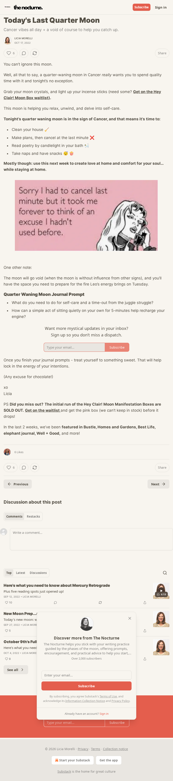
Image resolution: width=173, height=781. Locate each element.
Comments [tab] (14, 516)
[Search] (164, 572)
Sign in (161, 7)
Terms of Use (108, 696)
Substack (64, 771)
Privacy (83, 749)
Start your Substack (74, 760)
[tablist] (23, 516)
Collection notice (115, 749)
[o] (161, 590)
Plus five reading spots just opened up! (34, 591)
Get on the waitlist (43, 410)
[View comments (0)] (23, 53)
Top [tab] (8, 573)
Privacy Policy (121, 701)
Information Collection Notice (85, 701)
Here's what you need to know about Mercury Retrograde (57, 585)
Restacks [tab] (33, 516)
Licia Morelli (23, 38)
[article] (86, 594)
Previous (21, 484)
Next (155, 484)
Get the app (109, 760)
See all (12, 669)
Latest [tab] (20, 573)
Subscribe (141, 7)
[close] (129, 618)
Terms (95, 749)
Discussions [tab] (38, 573)
